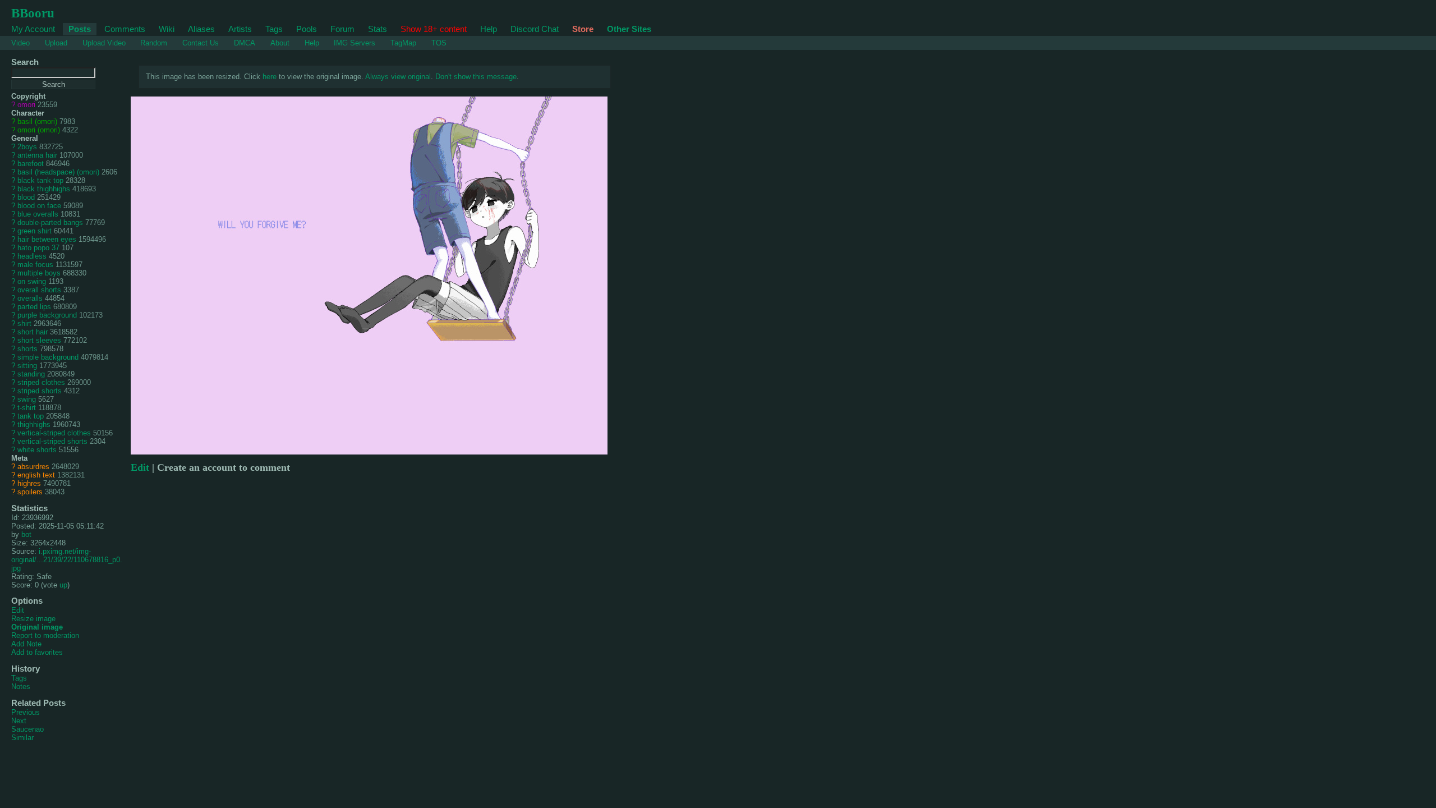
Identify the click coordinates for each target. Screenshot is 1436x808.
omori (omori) (38, 130)
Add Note (26, 644)
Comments (124, 29)
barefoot (30, 163)
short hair (32, 332)
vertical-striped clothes (54, 433)
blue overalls (37, 214)
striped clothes (41, 382)
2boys (27, 147)
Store (582, 29)
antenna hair (37, 155)
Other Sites (629, 29)
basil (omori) (37, 121)
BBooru (32, 13)
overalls (30, 298)
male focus (35, 264)
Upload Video (104, 43)
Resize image (33, 618)
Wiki (166, 29)
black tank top (40, 180)
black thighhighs (43, 189)
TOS (439, 43)
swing (26, 399)
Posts (79, 29)
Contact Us (200, 43)
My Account (33, 29)
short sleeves (39, 340)
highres (29, 483)
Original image (37, 627)
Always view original (398, 76)
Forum (342, 29)
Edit (17, 610)
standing (31, 374)
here (270, 76)
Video (20, 43)
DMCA (244, 43)
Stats (377, 29)
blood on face (39, 205)
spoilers (30, 492)
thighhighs (33, 424)
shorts (27, 349)
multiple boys (39, 273)
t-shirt (26, 407)
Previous (25, 712)
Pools (306, 29)
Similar (22, 737)
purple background (47, 315)
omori (26, 104)
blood (26, 197)
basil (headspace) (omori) (58, 172)
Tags (274, 29)
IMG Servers (354, 43)
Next (18, 721)
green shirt (34, 231)
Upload (56, 43)
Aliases (201, 29)
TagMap (403, 43)
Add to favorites (37, 652)
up (63, 585)
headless (32, 256)
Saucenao (27, 729)
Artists (240, 29)
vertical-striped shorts (52, 441)
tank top (30, 416)
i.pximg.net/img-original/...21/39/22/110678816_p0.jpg (66, 559)
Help (488, 29)
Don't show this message (476, 76)
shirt (24, 323)
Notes (20, 686)
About (279, 43)
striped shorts (39, 391)
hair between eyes (46, 239)
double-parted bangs (50, 222)
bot (26, 534)
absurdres (33, 466)
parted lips (34, 306)
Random (153, 43)
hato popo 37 (38, 248)
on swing (31, 281)
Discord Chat (534, 29)
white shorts (37, 450)
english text (36, 475)
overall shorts (39, 290)
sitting (27, 365)
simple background (48, 357)
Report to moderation (45, 635)
